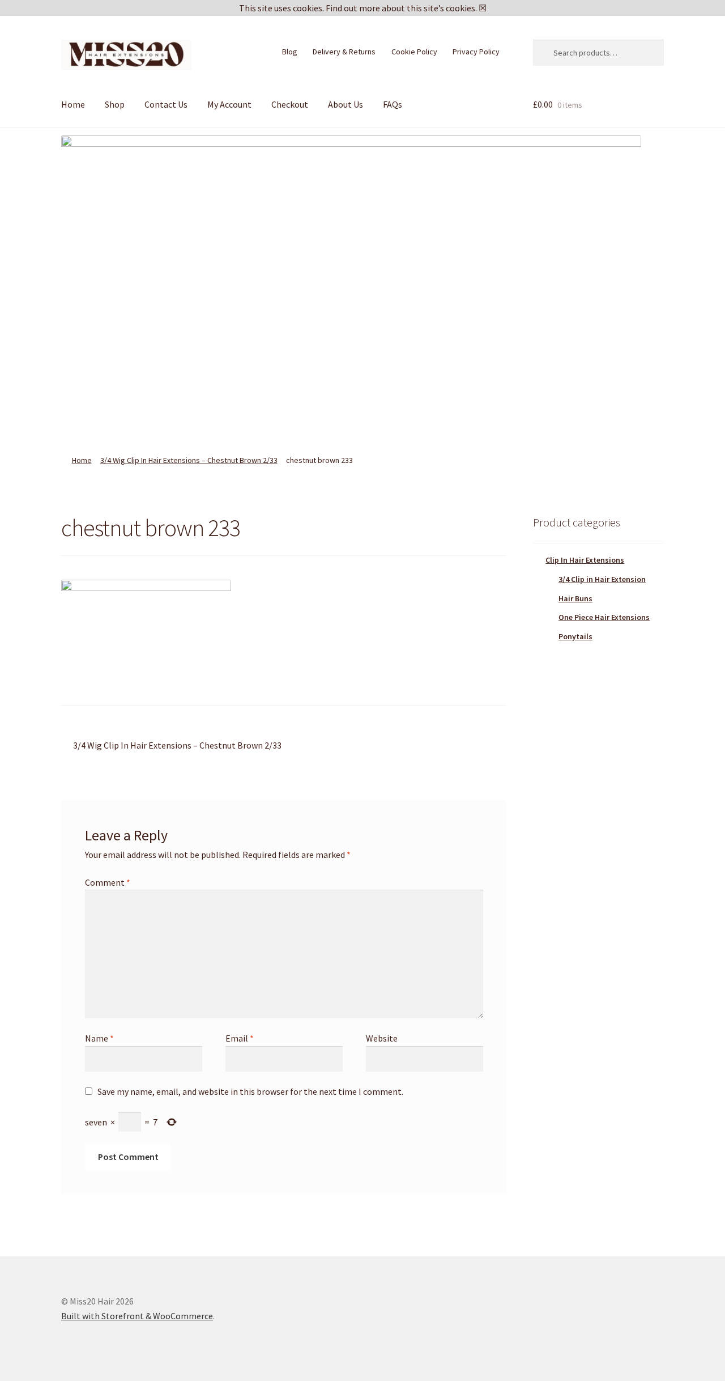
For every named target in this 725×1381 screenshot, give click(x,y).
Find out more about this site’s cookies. (401, 8)
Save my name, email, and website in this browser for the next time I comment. (250, 1091)
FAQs (392, 104)
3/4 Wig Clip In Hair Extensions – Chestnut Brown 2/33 (189, 460)
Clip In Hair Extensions (584, 560)
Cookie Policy (414, 51)
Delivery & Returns (344, 51)
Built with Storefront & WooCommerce (137, 1315)
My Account (229, 104)
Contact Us (165, 104)
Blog (289, 51)
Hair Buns (575, 598)
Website (382, 1038)
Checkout (289, 104)
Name (99, 1038)
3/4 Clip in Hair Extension (602, 579)
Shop (115, 104)
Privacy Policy (476, 51)
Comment (107, 882)
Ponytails (575, 636)
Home (73, 104)
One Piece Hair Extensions (604, 617)
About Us (345, 104)
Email (239, 1038)
